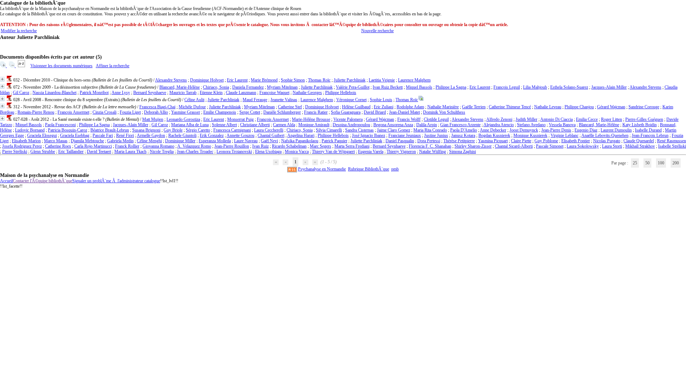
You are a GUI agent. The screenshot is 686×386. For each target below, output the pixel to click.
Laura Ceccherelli (268, 130)
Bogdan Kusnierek (494, 135)
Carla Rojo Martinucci (93, 146)
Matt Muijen (152, 119)
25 (635, 162)
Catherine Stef (290, 106)
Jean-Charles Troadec (195, 151)
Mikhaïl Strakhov (640, 146)
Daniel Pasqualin (400, 140)
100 (661, 162)
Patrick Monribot (94, 92)
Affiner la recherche (112, 65)
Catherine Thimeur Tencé (510, 106)
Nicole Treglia (162, 151)
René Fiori (125, 135)
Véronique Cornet (351, 99)
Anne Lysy (120, 92)
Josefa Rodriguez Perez (22, 146)
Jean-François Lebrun (650, 135)
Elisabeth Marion (26, 140)
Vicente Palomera (348, 119)
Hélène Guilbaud (356, 106)
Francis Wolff (409, 119)
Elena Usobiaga (268, 151)
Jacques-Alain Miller (609, 87)
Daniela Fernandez (248, 87)
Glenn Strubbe (42, 151)
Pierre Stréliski (14, 151)
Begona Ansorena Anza (393, 124)
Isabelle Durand (648, 130)
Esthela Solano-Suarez (569, 87)
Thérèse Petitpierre (459, 140)
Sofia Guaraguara (346, 112)
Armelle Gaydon (151, 135)
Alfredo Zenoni (499, 119)
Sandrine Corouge (643, 106)
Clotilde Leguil (436, 119)
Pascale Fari (103, 135)
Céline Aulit (194, 99)
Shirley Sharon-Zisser (473, 146)
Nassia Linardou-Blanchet (54, 92)
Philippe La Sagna (451, 87)
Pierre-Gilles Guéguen (644, 119)
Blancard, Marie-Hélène (179, 87)
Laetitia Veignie (382, 80)
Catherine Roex (58, 146)
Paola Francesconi (60, 124)
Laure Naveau (246, 140)
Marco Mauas (56, 140)
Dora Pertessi (428, 140)
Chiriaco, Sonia (216, 87)
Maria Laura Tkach (130, 151)
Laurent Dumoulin (616, 130)
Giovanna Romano (158, 146)
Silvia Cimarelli (329, 130)
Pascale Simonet (549, 146)
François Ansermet (73, 112)
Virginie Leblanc (564, 135)
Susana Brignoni (146, 130)
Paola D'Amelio (463, 130)
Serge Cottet (249, 112)
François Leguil (506, 87)
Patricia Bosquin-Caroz (67, 130)
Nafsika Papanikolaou (299, 140)
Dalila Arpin (426, 124)
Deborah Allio (156, 112)
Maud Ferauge (255, 99)
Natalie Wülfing (432, 151)
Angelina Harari (300, 135)
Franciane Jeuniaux (404, 135)
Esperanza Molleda (215, 140)
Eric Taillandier (71, 151)
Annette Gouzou (240, 135)
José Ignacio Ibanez (368, 135)
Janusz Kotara (463, 135)
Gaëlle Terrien (474, 106)
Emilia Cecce (587, 119)
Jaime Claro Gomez (393, 130)
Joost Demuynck (523, 130)
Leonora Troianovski (234, 151)
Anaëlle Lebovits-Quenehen (604, 135)
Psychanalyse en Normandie (322, 169)
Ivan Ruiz (260, 146)
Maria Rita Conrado (430, 130)
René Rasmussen (671, 140)
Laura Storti (612, 146)
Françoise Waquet (274, 92)
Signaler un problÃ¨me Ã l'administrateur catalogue (116, 180)
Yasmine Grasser (185, 112)
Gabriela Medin (120, 140)
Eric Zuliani (383, 106)
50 (647, 162)
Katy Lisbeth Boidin (639, 124)
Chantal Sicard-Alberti (514, 146)
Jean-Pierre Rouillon (231, 146)
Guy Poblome (546, 140)
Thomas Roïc (319, 80)
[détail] (2, 79)
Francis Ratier (316, 112)
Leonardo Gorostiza (183, 119)
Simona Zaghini (462, 151)
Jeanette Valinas (283, 99)
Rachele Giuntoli (182, 135)
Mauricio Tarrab (183, 92)
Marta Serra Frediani (351, 146)
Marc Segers (320, 146)
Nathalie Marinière (443, 106)
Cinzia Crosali (104, 112)
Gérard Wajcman (611, 106)
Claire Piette (521, 140)
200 (675, 162)
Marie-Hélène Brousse (311, 119)
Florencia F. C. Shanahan (430, 146)
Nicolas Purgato (606, 140)
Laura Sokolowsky (583, 146)
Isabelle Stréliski (672, 146)
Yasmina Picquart (493, 140)
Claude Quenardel (638, 140)
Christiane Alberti (255, 124)
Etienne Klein (211, 92)
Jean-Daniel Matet (404, 112)
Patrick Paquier (334, 140)
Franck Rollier (127, 146)
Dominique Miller (180, 140)
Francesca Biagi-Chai (157, 106)
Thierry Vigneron (401, 151)
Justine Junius (436, 135)
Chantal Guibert (271, 135)
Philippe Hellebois (340, 92)
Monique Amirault (313, 124)
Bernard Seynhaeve (149, 92)
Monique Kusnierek (530, 135)
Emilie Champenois (219, 112)
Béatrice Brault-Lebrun (109, 130)
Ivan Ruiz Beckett (388, 87)
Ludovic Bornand (30, 130)
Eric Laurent (237, 80)
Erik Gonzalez (212, 135)
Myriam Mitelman (282, 87)
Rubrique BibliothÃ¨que (368, 169)
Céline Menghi (149, 140)
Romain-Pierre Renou (36, 112)
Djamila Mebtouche (87, 140)
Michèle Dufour (192, 106)
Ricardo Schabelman (289, 146)
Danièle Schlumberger (282, 112)
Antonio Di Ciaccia (556, 119)
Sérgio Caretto (198, 130)
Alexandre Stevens (171, 80)
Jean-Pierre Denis (556, 130)
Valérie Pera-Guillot (352, 87)
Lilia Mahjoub (535, 87)
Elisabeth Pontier (575, 140)
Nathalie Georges (307, 92)
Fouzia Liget (130, 112)
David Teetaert (99, 151)
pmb (395, 169)
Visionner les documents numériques (61, 65)
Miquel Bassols (419, 87)
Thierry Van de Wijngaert (333, 151)
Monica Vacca (297, 151)
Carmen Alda (284, 124)
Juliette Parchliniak (350, 80)
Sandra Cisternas (359, 130)
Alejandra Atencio (498, 124)
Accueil (6, 180)
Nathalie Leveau (547, 106)
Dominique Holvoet (207, 80)
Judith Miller (526, 119)
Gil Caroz (21, 92)
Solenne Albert (224, 124)
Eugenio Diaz (586, 130)
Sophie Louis (381, 99)
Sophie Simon (293, 80)
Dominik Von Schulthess (444, 112)
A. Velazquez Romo (194, 146)
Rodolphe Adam (410, 106)
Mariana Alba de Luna (190, 124)
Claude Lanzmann (241, 92)
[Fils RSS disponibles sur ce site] (292, 169)
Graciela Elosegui (42, 135)
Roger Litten (611, 119)
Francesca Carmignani (232, 130)
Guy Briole (173, 130)
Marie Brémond (264, 80)
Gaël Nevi (269, 140)
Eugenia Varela (370, 151)
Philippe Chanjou (579, 106)
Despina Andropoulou (351, 124)
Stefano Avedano (531, 124)
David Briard (375, 112)
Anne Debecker (493, 130)
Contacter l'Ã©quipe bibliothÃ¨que (42, 180)
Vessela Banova (562, 124)
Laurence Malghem (414, 80)
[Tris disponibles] (22, 65)
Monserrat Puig (240, 119)
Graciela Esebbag (74, 135)
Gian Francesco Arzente (460, 124)
